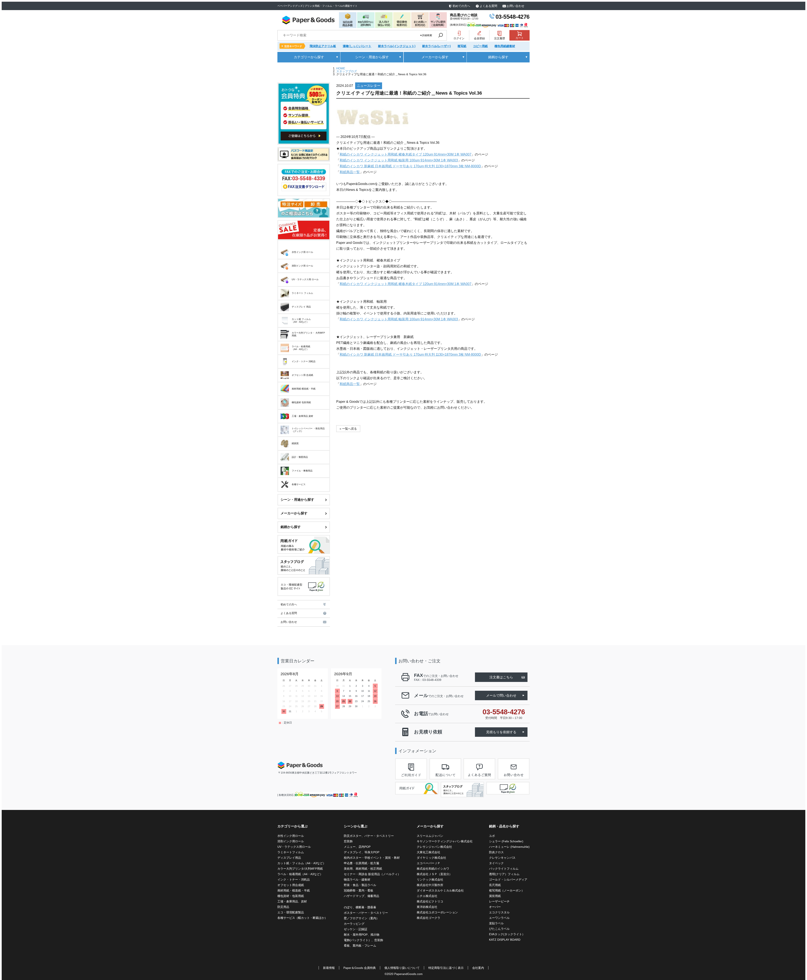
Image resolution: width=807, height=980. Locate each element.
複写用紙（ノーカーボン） (506, 890)
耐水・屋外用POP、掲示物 (362, 934)
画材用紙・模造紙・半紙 (293, 890)
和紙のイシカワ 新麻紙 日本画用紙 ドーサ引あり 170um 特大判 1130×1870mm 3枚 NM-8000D (410, 166)
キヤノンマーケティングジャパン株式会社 (445, 841)
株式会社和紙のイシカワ (433, 868)
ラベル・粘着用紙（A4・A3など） (300, 874)
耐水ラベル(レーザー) (436, 46)
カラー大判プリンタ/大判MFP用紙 (300, 868)
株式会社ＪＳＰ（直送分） (434, 874)
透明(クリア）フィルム (504, 874)
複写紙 (462, 46)
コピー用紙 (480, 46)
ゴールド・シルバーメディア (508, 879)
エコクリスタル (499, 912)
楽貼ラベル (496, 923)
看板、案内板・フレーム (360, 945)
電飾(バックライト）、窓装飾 (363, 940)
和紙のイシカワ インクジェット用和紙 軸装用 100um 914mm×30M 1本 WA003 (399, 160)
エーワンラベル (499, 917)
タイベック (496, 863)
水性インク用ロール (290, 835)
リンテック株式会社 (430, 879)
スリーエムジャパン (430, 835)
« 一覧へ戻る (348, 428)
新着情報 (329, 967)
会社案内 (478, 967)
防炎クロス (496, 852)
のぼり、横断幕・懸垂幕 (360, 907)
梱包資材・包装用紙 (290, 896)
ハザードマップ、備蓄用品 (361, 896)
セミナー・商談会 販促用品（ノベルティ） (372, 874)
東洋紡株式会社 (427, 907)
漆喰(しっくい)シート (357, 46)
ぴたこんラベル (499, 928)
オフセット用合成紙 (290, 885)
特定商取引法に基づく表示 (446, 967)
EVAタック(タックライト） (507, 934)
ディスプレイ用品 (289, 857)
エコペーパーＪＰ (428, 863)
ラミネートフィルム (290, 852)
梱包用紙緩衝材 (504, 46)
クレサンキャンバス (502, 857)
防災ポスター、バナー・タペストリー (369, 835)
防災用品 (283, 907)
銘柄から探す (291, 527)
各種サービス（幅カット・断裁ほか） (302, 917)
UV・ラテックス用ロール (294, 846)
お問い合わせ (515, 6)
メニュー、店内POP (357, 846)
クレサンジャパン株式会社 (434, 846)
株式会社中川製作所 (430, 885)
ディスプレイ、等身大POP (361, 852)
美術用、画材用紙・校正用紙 (363, 868)
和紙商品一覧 (350, 172)
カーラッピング (354, 923)
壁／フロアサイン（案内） (361, 918)
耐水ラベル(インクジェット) (396, 46)
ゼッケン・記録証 (355, 929)
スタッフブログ (346, 71)
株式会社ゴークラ (428, 917)
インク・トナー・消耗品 (293, 879)
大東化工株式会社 (428, 852)
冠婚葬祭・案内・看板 (358, 890)
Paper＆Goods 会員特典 (359, 967)
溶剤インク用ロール (290, 841)
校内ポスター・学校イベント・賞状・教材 (372, 857)
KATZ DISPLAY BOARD (504, 939)
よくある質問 (488, 6)
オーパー (495, 907)
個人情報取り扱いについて (402, 967)
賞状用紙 (495, 896)
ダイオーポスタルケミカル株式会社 (440, 890)
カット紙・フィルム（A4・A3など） (301, 863)
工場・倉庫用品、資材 (292, 901)
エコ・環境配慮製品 (290, 912)
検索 (440, 35)
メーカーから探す (294, 513)
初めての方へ (461, 6)
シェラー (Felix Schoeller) (506, 841)
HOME (340, 68)
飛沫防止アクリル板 (323, 46)
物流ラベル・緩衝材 (357, 879)
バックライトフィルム (503, 868)
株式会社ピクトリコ (430, 901)
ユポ (492, 835)
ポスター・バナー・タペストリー (366, 912)
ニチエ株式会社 (427, 896)
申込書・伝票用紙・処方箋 (361, 863)
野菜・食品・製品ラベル (360, 885)
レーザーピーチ (499, 901)
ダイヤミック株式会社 (431, 857)
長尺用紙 (495, 885)
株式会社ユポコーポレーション (437, 912)
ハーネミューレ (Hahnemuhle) (509, 846)
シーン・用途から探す (297, 499)
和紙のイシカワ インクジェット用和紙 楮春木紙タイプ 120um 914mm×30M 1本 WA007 (405, 154)
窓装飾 (348, 841)
